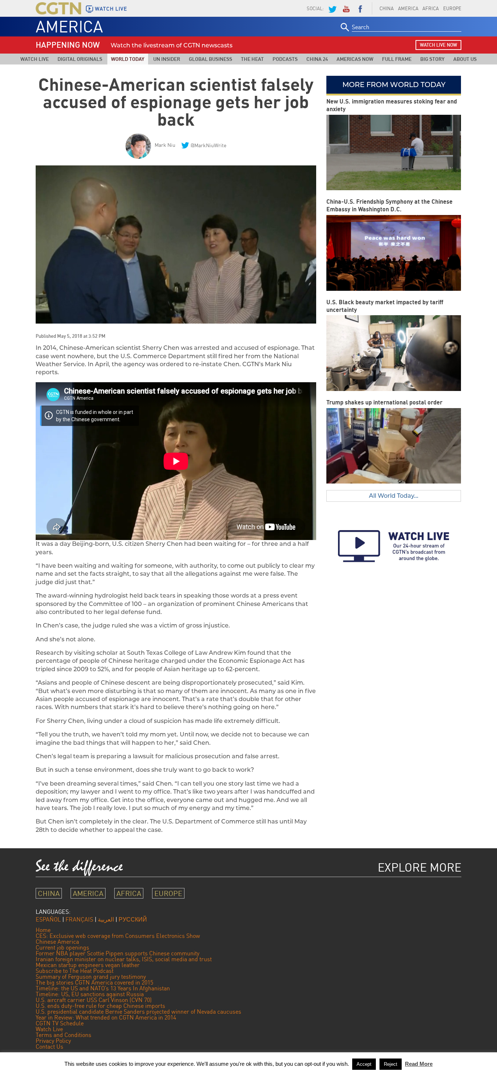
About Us (465, 58)
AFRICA (430, 8)
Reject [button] (390, 1064)
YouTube (346, 8)
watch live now (438, 45)
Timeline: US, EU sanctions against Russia (90, 994)
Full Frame (396, 58)
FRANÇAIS (79, 919)
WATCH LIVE (111, 8)
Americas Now (355, 58)
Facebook (360, 8)
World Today (127, 58)
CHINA (386, 8)
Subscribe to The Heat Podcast (75, 970)
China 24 (317, 58)
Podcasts (285, 58)
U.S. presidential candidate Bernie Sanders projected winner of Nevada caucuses (138, 1011)
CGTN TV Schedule (60, 1023)
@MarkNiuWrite (208, 145)
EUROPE (452, 8)
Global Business (210, 58)
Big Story (432, 58)
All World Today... (393, 495)
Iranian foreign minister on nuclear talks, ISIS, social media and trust (124, 959)
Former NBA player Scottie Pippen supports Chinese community (117, 953)
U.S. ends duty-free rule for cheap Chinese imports (100, 1005)
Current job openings (62, 947)
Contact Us (49, 1046)
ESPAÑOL (48, 919)
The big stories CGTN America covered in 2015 (94, 982)
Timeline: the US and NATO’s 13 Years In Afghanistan (103, 988)
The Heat (252, 58)
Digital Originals (79, 58)
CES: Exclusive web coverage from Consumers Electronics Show (118, 935)
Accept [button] (364, 1064)
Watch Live (34, 58)
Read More (419, 1064)
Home (43, 930)
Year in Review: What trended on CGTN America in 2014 (106, 1017)
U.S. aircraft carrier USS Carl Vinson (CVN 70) (94, 999)
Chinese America (57, 941)
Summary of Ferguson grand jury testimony (91, 976)
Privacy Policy (53, 1040)
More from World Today (393, 84)
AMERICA (408, 8)
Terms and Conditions (63, 1034)
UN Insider (166, 58)
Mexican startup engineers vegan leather (88, 965)
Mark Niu (165, 145)
